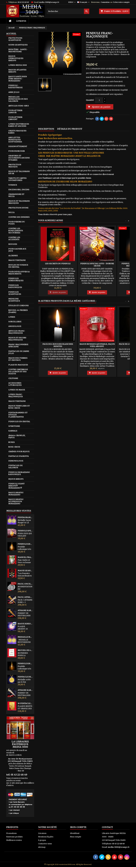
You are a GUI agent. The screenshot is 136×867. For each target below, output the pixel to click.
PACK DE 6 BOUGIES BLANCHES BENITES (57, 345)
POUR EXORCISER (16, 151)
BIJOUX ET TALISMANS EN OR (19, 172)
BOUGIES (12, 244)
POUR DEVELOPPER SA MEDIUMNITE (19, 273)
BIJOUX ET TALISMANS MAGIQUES (19, 202)
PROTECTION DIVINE (18, 208)
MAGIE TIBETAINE (17, 260)
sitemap (41, 847)
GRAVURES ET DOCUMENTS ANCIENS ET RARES (19, 158)
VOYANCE (12, 185)
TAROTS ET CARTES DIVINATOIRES (17, 179)
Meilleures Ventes (18, 510)
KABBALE (12, 431)
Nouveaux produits (14, 837)
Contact (107, 827)
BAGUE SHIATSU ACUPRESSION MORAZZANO (16, 501)
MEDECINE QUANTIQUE (14, 300)
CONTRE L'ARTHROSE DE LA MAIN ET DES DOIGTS (18, 371)
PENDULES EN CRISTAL (19, 421)
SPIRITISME (14, 426)
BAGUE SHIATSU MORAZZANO (16, 493)
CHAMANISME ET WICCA (16, 195)
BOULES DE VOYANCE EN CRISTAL (18, 266)
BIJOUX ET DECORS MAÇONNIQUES (17, 339)
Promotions (11, 833)
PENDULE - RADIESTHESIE (15, 86)
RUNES (11, 442)
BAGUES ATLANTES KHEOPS (17, 71)
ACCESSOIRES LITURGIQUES (15, 384)
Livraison (42, 833)
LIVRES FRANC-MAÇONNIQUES (15, 395)
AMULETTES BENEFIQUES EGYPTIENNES (15, 139)
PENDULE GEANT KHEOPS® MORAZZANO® (16, 486)
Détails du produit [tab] (69, 129)
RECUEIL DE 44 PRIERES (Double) (25, 650)
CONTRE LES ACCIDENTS (14, 238)
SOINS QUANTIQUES (18, 45)
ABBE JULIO (13, 92)
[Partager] (97, 119)
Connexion (105, 2)
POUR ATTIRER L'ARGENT (15, 118)
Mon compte (75, 837)
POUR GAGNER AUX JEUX (17, 250)
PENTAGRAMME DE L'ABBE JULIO (25, 517)
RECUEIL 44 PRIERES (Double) (18, 311)
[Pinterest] (111, 119)
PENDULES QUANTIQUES (14, 293)
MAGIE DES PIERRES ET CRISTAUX (17, 359)
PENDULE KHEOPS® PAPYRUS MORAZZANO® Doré (25, 663)
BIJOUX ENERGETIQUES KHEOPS (15, 58)
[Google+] (106, 119)
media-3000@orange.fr (49, 2)
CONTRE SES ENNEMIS (19, 217)
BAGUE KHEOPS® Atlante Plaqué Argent (25, 624)
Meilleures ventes (14, 840)
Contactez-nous (45, 844)
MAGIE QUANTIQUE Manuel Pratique (25, 570)
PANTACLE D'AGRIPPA (18, 456)
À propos (21, 21)
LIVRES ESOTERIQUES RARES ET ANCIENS (18, 125)
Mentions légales (45, 837)
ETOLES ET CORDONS (18, 305)
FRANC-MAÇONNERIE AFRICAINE (18, 345)
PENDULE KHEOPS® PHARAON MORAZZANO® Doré (25, 544)
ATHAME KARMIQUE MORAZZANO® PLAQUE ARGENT (25, 690)
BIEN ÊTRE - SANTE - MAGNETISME (18, 50)
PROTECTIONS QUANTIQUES (15, 39)
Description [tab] (46, 129)
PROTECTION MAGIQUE (14, 166)
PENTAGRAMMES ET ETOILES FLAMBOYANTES (17, 415)
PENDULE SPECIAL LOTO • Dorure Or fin (25, 531)
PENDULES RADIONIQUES (15, 286)
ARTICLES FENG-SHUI (18, 106)
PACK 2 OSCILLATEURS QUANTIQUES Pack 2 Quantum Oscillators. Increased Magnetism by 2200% (25, 584)
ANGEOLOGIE (14, 326)
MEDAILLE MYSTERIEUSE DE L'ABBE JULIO (25, 637)
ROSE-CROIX (14, 447)
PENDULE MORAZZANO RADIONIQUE (19, 473)
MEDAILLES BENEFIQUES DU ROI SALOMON (18, 99)
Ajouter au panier (99, 106)
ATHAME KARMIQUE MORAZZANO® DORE (25, 610)
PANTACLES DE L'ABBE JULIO (18, 352)
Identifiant (74, 833)
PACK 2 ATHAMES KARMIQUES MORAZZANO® (25, 597)
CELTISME (13, 378)
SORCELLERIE (14, 322)
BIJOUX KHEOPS (16, 479)
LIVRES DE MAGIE (16, 390)
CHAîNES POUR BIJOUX (18, 451)
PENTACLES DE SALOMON (15, 466)
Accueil (11, 33)
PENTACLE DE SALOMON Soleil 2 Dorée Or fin (25, 677)
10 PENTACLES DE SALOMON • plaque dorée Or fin (25, 703)
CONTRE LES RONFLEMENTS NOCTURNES (15, 230)
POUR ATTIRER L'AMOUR (15, 111)
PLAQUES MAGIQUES (18, 365)
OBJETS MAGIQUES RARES (17, 132)
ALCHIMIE (13, 256)
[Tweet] (102, 119)
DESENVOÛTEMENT (17, 146)
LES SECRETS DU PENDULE (58, 263)
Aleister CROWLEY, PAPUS (16, 436)
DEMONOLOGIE (15, 461)
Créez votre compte (121, 2)
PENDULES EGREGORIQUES (16, 279)
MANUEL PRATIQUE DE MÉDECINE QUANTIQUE (25, 557)
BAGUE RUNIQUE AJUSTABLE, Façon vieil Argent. (97, 345)
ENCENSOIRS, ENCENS (18, 189)
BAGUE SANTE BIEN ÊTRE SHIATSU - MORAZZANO (17, 78)
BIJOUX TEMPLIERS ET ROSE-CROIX (19, 407)
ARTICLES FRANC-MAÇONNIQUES (16, 332)
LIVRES (11, 317)
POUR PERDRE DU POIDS (16, 223)
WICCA (11, 212)
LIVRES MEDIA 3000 (17, 65)
